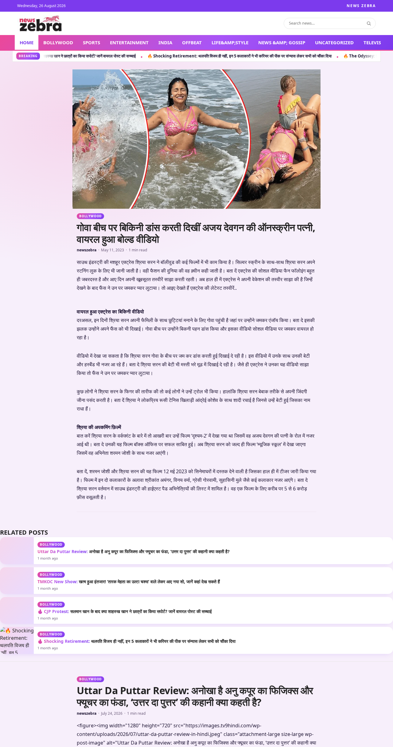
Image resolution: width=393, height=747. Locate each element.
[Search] (368, 23)
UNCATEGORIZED (334, 42)
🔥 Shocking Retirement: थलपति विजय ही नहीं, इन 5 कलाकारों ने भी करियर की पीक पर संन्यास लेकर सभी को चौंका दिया (141, 56)
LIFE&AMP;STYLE (230, 42)
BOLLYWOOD (58, 42)
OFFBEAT (192, 42)
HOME (26, 42)
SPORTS (91, 42)
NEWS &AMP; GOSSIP (281, 42)
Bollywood (90, 216)
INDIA (165, 42)
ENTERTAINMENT (129, 42)
